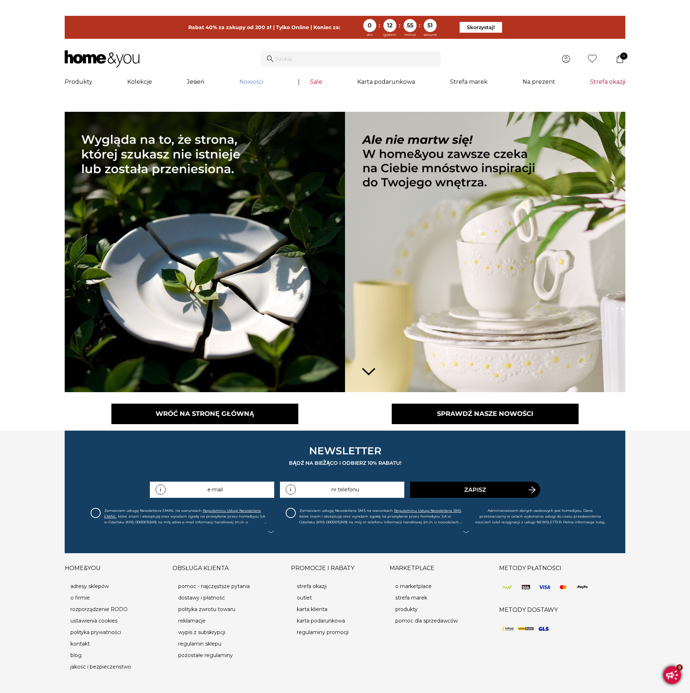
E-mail (215, 489)
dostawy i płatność (201, 598)
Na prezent (539, 81)
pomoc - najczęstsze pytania (214, 586)
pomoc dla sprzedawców (426, 621)
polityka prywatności (95, 632)
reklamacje (192, 621)
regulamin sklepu (199, 644)
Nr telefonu (345, 489)
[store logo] (102, 59)
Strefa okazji (607, 81)
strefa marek (411, 598)
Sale (316, 81)
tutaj (600, 522)
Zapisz (475, 489)
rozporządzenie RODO (99, 609)
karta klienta (312, 609)
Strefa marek (469, 81)
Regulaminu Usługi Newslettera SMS (427, 510)
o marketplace (413, 586)
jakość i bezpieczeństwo (100, 667)
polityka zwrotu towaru (206, 609)
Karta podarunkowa (386, 81)
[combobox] (351, 59)
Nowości (251, 81)
